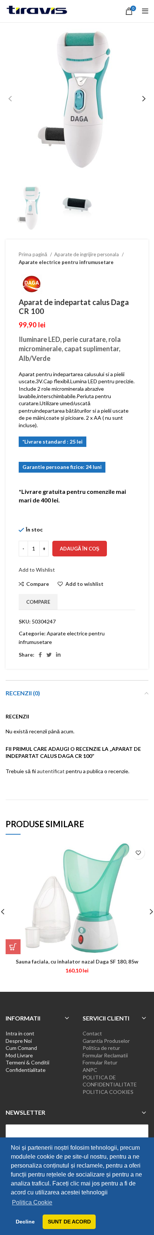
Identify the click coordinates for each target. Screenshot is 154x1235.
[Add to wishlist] (138, 852)
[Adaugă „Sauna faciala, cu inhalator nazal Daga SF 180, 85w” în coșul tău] (13, 946)
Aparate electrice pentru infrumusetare (66, 262)
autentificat (51, 771)
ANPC (90, 1070)
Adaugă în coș (79, 549)
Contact (92, 1033)
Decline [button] (25, 1222)
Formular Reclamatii (105, 1055)
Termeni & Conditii (27, 1062)
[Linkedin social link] (58, 655)
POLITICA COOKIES (108, 1092)
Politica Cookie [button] (32, 1202)
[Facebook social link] (40, 655)
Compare (38, 602)
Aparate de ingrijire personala (87, 254)
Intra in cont (20, 1033)
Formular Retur (100, 1062)
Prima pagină (33, 254)
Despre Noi (19, 1041)
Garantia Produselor (106, 1041)
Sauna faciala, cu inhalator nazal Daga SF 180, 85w (77, 961)
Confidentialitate (26, 1070)
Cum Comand (21, 1048)
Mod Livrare (19, 1055)
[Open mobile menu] (145, 11)
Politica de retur (101, 1048)
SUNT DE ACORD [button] (69, 1222)
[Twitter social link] (49, 655)
